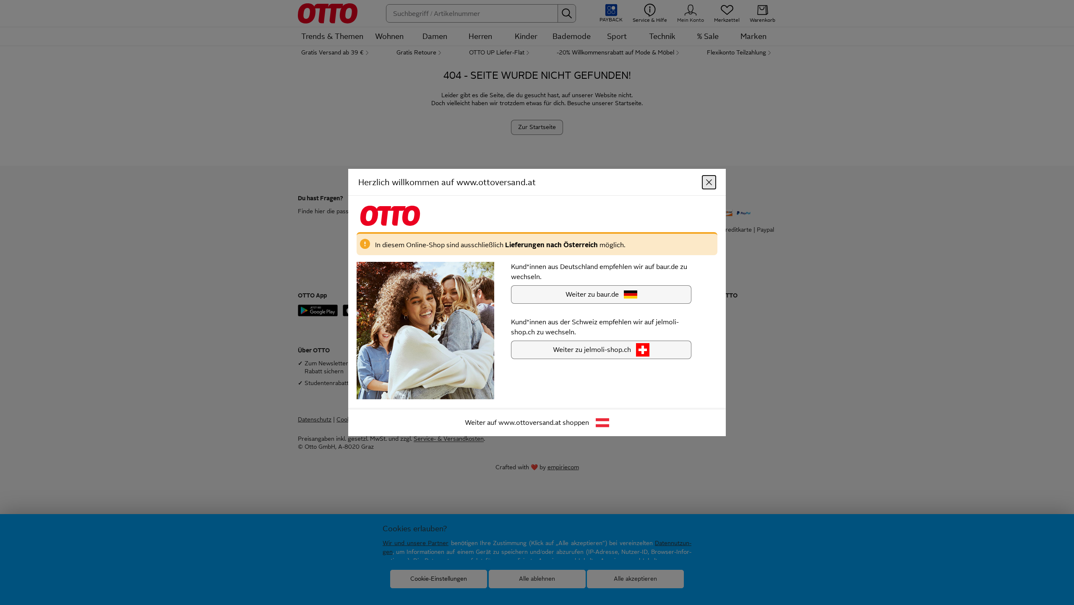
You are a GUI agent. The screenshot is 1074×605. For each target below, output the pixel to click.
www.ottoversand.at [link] (529, 422)
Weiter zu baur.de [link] (592, 294)
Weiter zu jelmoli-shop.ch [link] (592, 349)
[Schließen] (709, 182)
